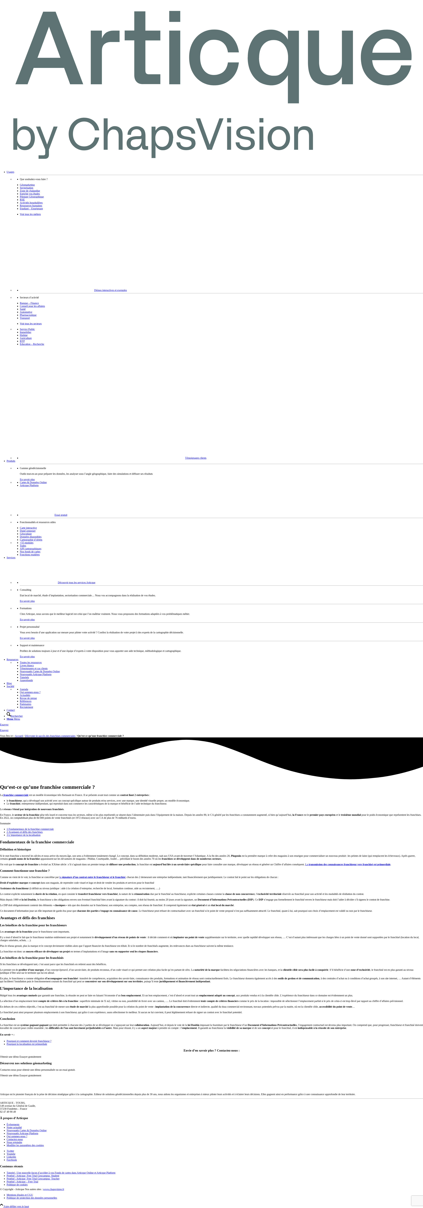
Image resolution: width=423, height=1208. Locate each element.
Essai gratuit (61, 515)
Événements (13, 1124)
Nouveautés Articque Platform (22, 1133)
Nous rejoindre (14, 1142)
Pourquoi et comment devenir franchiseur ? (29, 1041)
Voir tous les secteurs (31, 323)
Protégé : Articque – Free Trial (22, 1181)
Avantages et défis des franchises (25, 832)
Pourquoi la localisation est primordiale (27, 1044)
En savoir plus (27, 479)
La (347, 864)
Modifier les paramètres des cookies (25, 1145)
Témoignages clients (195, 458)
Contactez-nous (15, 1139)
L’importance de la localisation (23, 835)
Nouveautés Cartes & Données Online (27, 1130)
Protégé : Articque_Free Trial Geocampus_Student (33, 1175)
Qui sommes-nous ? (17, 1136)
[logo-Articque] (211, 166)
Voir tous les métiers (30, 214)
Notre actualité (14, 1127)
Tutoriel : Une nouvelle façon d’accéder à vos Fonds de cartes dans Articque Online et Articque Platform (61, 1172)
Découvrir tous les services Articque (76, 582)
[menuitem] (215, 315)
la (92, 877)
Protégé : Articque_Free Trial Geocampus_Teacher (33, 1178)
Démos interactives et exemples (110, 290)
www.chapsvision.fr (53, 1189)
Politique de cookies (17, 1184)
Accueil (19, 735)
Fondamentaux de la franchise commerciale (30, 829)
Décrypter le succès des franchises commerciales (50, 735)
